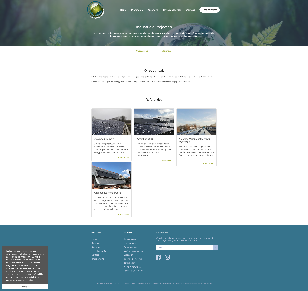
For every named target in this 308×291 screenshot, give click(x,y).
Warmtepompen (131, 247)
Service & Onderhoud (133, 271)
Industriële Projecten (133, 259)
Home (123, 9)
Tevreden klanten (172, 9)
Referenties (166, 51)
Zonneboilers (129, 263)
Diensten (136, 9)
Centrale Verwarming (133, 251)
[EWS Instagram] (167, 258)
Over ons (153, 9)
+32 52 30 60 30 (179, 283)
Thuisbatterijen (130, 243)
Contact (190, 9)
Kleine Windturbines (133, 267)
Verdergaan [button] (25, 287)
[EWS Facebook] (158, 258)
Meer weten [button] (28, 280)
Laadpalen (128, 255)
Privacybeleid (207, 283)
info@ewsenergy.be (193, 283)
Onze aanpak (142, 51)
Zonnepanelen (130, 239)
